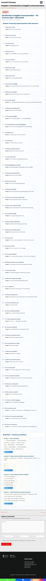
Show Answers (8, 452)
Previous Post (3, 512)
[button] (44, 2)
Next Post (43, 512)
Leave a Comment (5, 8)
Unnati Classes (8, 2)
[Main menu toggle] (41, 2)
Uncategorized (12, 8)
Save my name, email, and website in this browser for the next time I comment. (19, 540)
